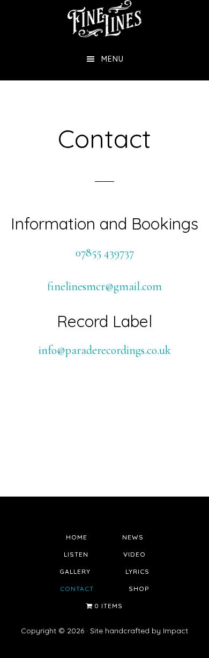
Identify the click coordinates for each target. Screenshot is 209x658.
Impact (175, 630)
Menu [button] (112, 59)
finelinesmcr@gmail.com (104, 286)
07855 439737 (105, 253)
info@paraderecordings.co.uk (105, 350)
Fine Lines (105, 19)
